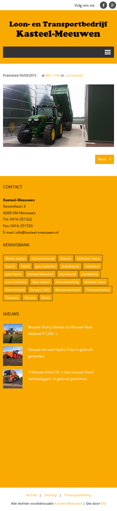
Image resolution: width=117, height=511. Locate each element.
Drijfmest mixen (88, 258)
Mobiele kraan (95, 282)
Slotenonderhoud (68, 289)
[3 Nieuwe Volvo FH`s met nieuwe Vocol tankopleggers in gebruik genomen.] (12, 378)
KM (103, 503)
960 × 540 (53, 75)
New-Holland (15, 289)
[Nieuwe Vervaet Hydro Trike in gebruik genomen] (12, 356)
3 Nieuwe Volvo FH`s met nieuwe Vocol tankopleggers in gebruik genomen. (60, 375)
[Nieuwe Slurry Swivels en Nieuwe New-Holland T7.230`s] (12, 333)
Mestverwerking (67, 282)
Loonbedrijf (74, 75)
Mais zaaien (41, 282)
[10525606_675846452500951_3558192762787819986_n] (58, 115)
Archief (31, 495)
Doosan (65, 258)
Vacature (12, 297)
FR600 (25, 266)
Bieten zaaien (16, 258)
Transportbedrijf (98, 289)
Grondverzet (70, 266)
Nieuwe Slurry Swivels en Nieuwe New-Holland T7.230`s (60, 330)
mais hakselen (16, 282)
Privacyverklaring (77, 495)
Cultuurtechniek (43, 258)
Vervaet (30, 297)
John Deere (14, 274)
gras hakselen (46, 266)
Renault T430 (40, 289)
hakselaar (92, 266)
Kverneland (67, 274)
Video (46, 297)
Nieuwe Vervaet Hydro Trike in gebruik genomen (60, 353)
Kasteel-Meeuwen (40, 274)
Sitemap (50, 495)
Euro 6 (10, 266)
